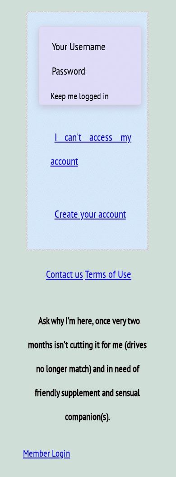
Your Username (79, 46)
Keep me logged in (80, 95)
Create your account (90, 213)
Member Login (46, 453)
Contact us (64, 274)
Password (68, 70)
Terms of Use (108, 274)
